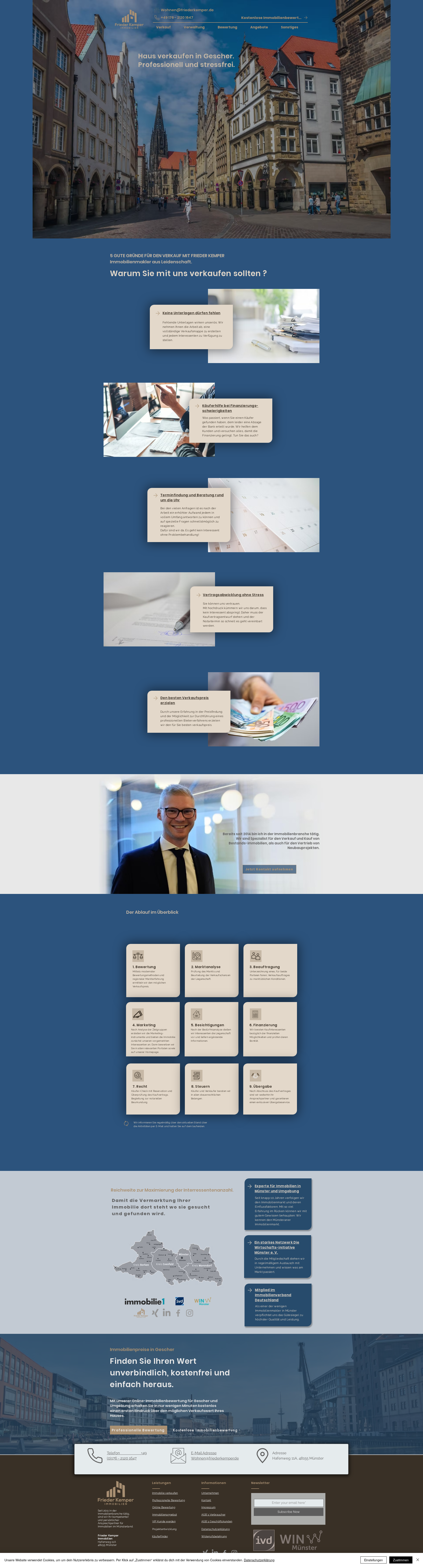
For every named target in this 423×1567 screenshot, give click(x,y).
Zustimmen (401, 1560)
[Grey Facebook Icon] (178, 1313)
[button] (274, 17)
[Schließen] (417, 1559)
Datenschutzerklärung (259, 1560)
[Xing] (155, 1313)
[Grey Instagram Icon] (189, 1313)
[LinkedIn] (166, 1313)
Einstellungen (373, 1560)
